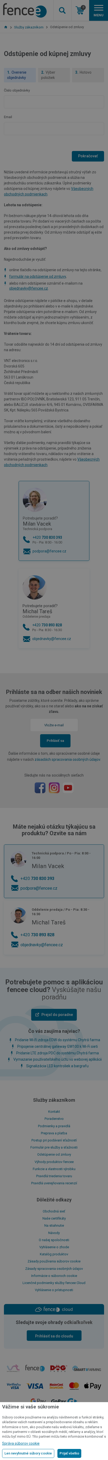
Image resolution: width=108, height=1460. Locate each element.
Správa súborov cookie (21, 1443)
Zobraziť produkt (54, 147)
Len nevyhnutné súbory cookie (28, 1453)
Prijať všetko (69, 1453)
